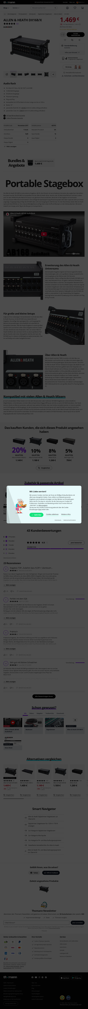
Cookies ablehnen (52, 514)
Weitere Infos (66, 514)
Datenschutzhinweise (70, 520)
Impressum (58, 520)
